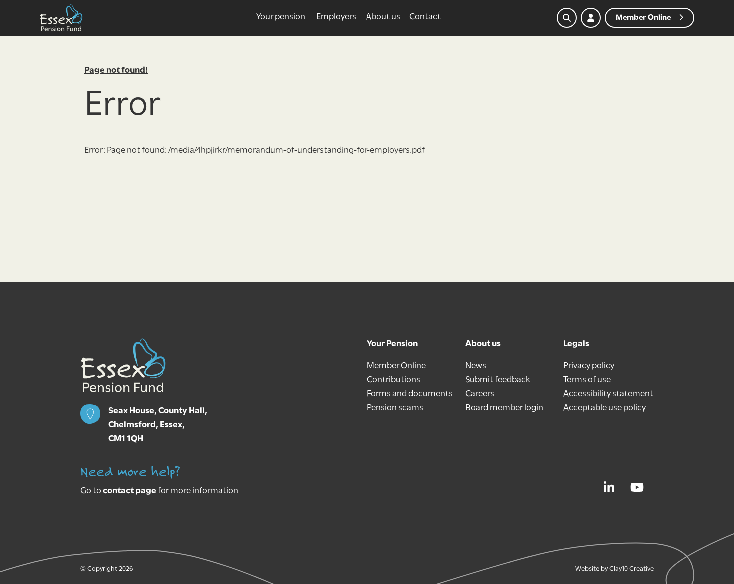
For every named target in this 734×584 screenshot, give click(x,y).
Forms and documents (410, 394)
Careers (479, 394)
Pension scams (395, 408)
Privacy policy (588, 366)
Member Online (396, 366)
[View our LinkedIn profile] (612, 487)
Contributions (393, 380)
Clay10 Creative (631, 569)
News (475, 366)
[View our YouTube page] (640, 487)
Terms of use (587, 380)
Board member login (504, 408)
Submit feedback (497, 380)
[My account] (591, 18)
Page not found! (116, 70)
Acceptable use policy (604, 408)
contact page (129, 491)
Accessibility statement (608, 394)
